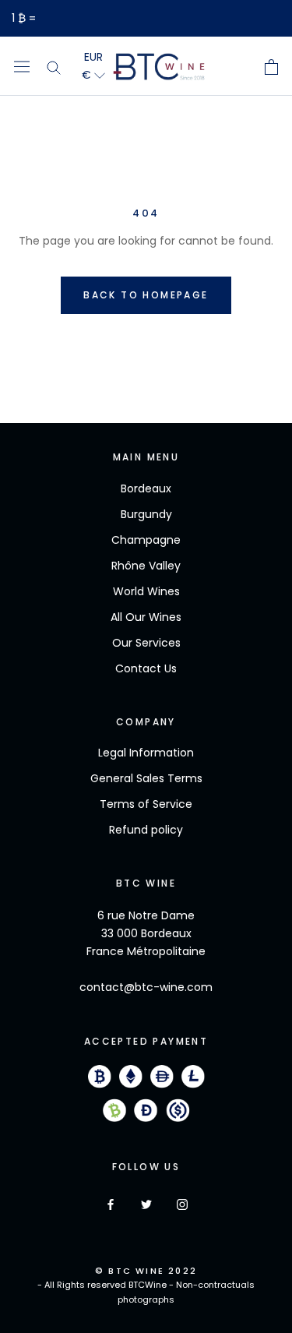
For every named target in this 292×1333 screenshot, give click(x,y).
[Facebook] (110, 1204)
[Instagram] (182, 1204)
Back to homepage (145, 295)
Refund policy (146, 830)
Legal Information (146, 752)
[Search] (54, 66)
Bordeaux (146, 488)
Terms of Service (146, 804)
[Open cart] (271, 67)
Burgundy (146, 514)
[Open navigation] (22, 66)
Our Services (146, 643)
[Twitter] (146, 1204)
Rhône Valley (146, 565)
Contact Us (146, 668)
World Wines (146, 591)
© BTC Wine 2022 (146, 1270)
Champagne (146, 540)
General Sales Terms (146, 778)
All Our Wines (146, 617)
